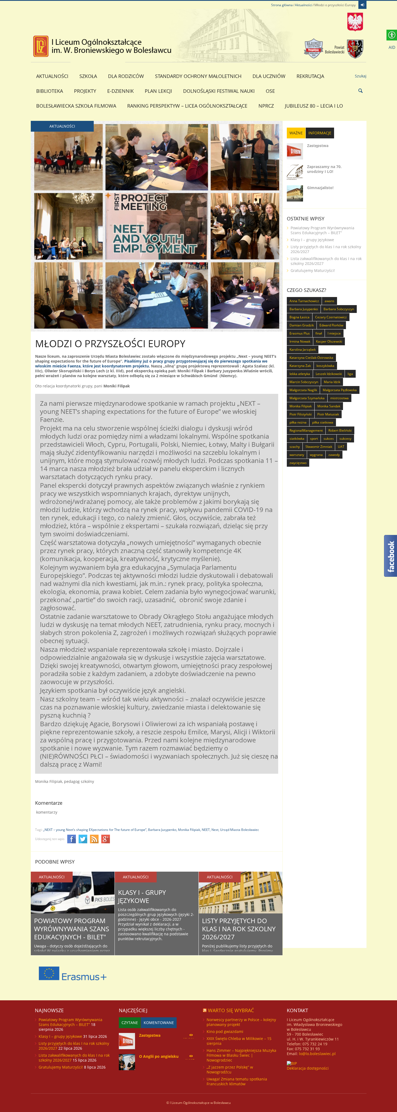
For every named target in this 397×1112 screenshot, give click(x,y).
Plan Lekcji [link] (158, 91)
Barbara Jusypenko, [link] (162, 829)
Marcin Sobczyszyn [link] (304, 382)
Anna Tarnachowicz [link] (304, 301)
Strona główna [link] (282, 5)
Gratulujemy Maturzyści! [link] (313, 270)
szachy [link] (295, 446)
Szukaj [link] (360, 76)
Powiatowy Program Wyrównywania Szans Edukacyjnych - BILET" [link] (71, 928)
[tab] (296, 133)
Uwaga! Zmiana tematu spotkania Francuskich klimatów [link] (237, 1081)
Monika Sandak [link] (328, 406)
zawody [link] (334, 454)
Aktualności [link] (303, 5)
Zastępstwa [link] (317, 145)
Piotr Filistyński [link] (301, 414)
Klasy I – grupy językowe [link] (312, 239)
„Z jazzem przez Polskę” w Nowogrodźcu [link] (230, 1070)
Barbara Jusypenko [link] (304, 309)
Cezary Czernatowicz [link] (331, 317)
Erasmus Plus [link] (300, 333)
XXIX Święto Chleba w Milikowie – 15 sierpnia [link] (239, 1041)
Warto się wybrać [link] (231, 1010)
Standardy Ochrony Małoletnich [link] (198, 76)
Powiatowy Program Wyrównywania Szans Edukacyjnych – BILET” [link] (322, 230)
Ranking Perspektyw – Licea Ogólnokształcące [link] (187, 106)
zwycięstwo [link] (298, 463)
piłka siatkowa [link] (322, 422)
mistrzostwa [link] (339, 398)
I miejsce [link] (334, 333)
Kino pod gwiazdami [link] (225, 1031)
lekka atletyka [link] (300, 373)
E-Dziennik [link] (120, 91)
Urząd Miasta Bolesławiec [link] (239, 829)
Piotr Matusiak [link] (328, 414)
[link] (362, 5)
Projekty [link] (85, 91)
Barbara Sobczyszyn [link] (339, 309)
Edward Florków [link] (331, 325)
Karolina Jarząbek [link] (303, 349)
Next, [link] (215, 829)
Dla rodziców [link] (126, 76)
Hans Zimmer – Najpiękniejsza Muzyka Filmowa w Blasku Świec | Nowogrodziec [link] (241, 1055)
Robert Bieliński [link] (340, 430)
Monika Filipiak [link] (301, 406)
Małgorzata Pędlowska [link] (340, 390)
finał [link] (318, 333)
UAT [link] (341, 446)
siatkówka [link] (297, 438)
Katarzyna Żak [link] (300, 365)
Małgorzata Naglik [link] (303, 390)
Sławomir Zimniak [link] (318, 446)
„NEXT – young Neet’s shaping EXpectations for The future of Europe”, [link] (95, 829)
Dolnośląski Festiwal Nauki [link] (219, 91)
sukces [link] (329, 438)
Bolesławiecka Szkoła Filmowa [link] (76, 106)
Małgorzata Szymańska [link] (307, 398)
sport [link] (314, 438)
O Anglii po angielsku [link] (159, 1056)
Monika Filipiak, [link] (189, 829)
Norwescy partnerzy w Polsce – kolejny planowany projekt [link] (241, 1022)
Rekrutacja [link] (310, 76)
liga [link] (350, 373)
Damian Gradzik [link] (302, 325)
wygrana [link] (316, 454)
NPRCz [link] (266, 106)
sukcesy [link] (345, 438)
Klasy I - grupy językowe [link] (142, 896)
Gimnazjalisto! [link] (320, 187)
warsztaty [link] (297, 454)
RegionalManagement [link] (306, 430)
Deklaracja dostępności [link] (308, 1068)
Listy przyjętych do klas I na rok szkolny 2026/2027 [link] (238, 928)
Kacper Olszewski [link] (329, 341)
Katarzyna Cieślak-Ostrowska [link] (311, 357)
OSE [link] (270, 91)
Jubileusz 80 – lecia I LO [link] (314, 106)
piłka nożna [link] (298, 422)
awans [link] (329, 301)
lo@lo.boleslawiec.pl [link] (317, 1053)
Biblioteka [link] (49, 91)
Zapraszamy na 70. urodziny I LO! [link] (324, 169)
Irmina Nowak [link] (300, 341)
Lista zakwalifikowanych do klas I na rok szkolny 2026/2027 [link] (326, 261)
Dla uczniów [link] (269, 76)
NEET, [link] (206, 829)
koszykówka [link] (325, 365)
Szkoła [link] (88, 76)
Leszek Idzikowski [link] (329, 373)
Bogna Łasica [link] (299, 317)
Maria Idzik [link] (332, 382)
